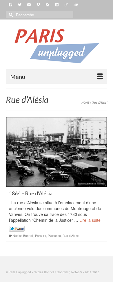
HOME (85, 102)
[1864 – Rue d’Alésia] (56, 152)
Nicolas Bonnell (23, 236)
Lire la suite (90, 220)
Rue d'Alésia (71, 236)
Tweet (17, 229)
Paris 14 (40, 236)
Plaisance (54, 236)
